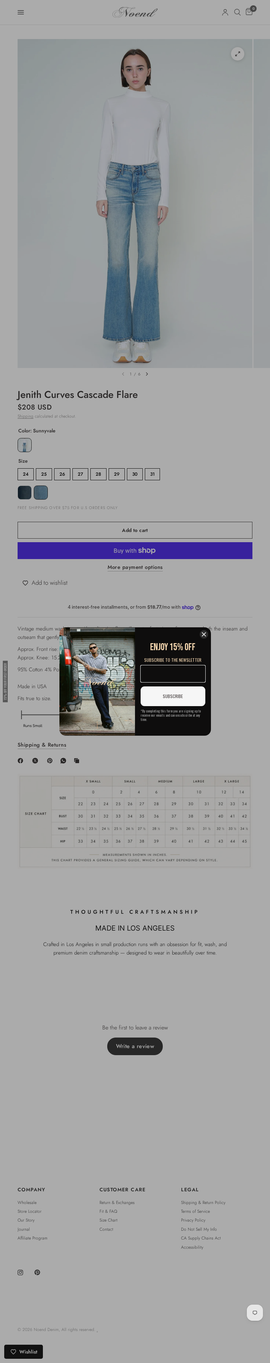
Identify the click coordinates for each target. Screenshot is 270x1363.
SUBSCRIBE (173, 696)
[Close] (204, 634)
